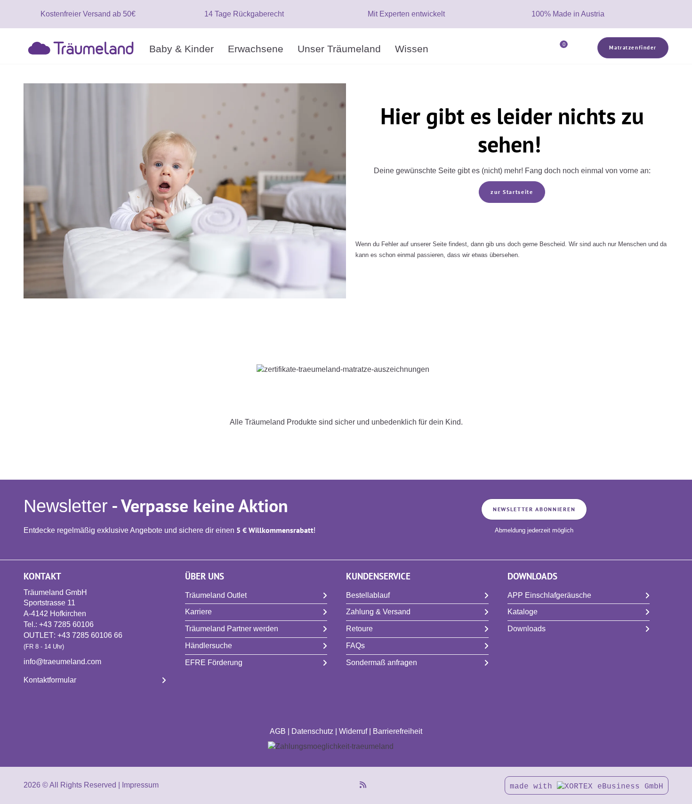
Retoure (359, 629)
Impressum (140, 785)
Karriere (198, 612)
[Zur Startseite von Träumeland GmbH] (83, 47)
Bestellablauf (368, 595)
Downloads (526, 629)
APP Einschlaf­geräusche (549, 595)
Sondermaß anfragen (381, 663)
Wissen (411, 48)
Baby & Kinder (181, 48)
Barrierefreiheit (397, 731)
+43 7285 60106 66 (89, 635)
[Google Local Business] (352, 785)
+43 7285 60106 (66, 624)
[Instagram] (311, 785)
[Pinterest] (331, 785)
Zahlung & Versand (378, 612)
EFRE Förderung (213, 663)
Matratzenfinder (633, 47)
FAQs (355, 646)
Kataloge (522, 612)
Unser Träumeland (339, 48)
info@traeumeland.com (62, 662)
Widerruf (353, 731)
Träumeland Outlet (216, 595)
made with (533, 786)
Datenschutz (312, 731)
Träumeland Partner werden (231, 629)
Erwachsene (255, 48)
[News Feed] (363, 785)
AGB (278, 731)
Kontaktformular (50, 680)
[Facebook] (300, 785)
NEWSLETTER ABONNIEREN (534, 509)
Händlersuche (208, 646)
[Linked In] (342, 785)
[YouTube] (321, 785)
